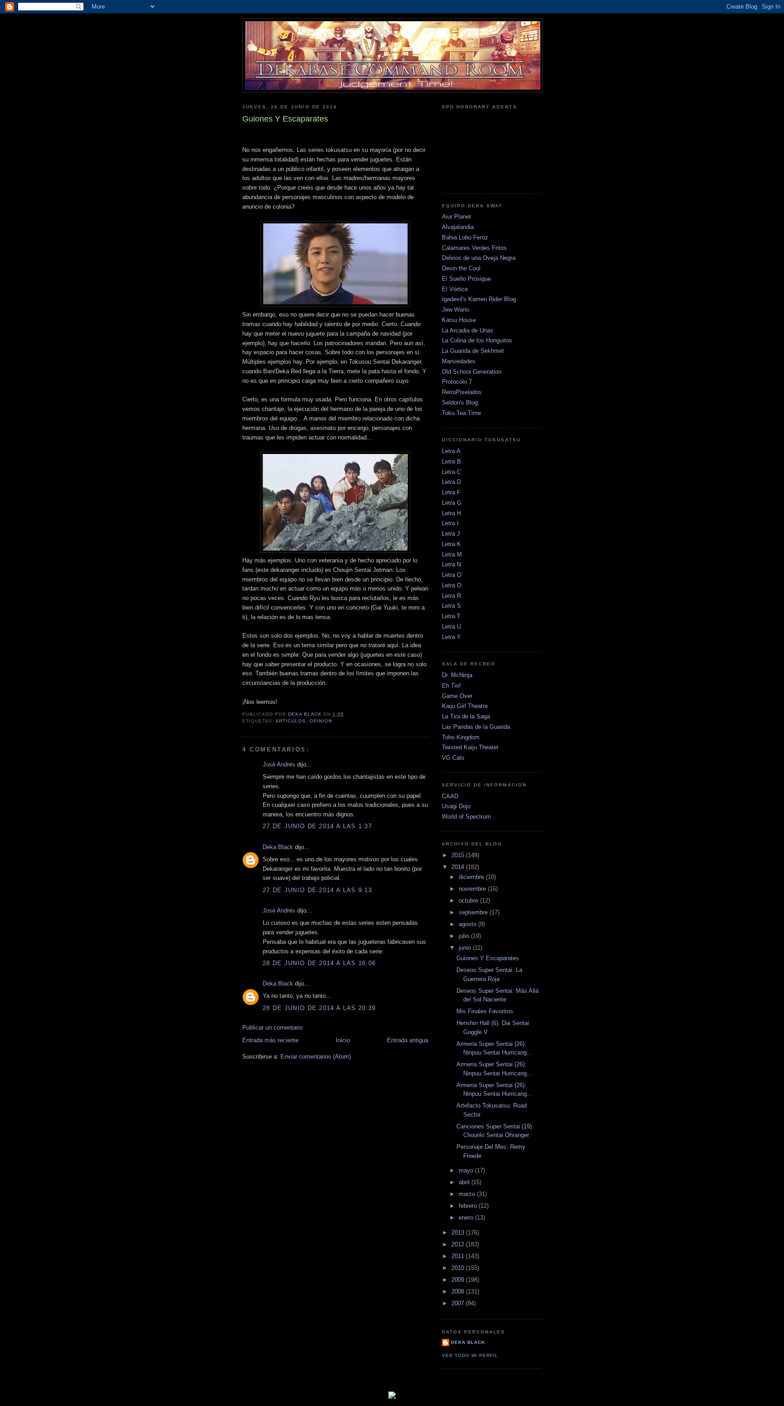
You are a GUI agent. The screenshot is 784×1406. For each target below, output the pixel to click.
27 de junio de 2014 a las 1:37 (317, 826)
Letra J (451, 533)
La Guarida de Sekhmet (473, 350)
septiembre (474, 912)
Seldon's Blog (460, 402)
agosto (468, 924)
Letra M (452, 554)
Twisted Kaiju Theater (470, 747)
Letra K (451, 544)
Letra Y (451, 637)
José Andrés (279, 764)
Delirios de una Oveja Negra (478, 257)
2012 (458, 1244)
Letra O (451, 574)
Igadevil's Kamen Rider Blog (479, 299)
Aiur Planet (456, 216)
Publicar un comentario (272, 1027)
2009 (458, 1279)
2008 (458, 1291)
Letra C (451, 472)
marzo (468, 1194)
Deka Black (278, 847)
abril (465, 1182)
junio (466, 947)
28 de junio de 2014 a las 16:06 (319, 963)
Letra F (451, 492)
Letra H (451, 513)
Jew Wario (455, 309)
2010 (458, 1267)
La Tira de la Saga (466, 716)
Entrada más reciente (270, 1040)
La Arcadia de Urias (467, 330)
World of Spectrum (466, 816)
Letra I (450, 523)
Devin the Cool (461, 268)
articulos (290, 720)
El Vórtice (455, 289)
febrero (469, 1205)
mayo (467, 1170)
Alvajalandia (458, 227)
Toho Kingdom (461, 737)
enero (467, 1217)
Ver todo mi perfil (470, 1355)
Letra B (451, 461)
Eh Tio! (451, 685)
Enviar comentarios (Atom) (315, 1056)
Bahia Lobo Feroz (465, 237)
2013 (458, 1232)
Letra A (451, 451)
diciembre (472, 877)
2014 (458, 867)
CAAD (450, 796)
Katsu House (459, 320)
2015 (458, 855)
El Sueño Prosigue (466, 278)
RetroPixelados (462, 392)
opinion (320, 720)
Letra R (451, 595)
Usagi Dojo (456, 806)
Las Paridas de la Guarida (476, 726)
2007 (458, 1303)
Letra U (451, 626)
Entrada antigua (407, 1040)
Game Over (457, 696)
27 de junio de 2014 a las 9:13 (317, 890)
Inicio (343, 1040)
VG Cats (453, 757)
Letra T (451, 616)
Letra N (451, 564)
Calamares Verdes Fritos (474, 247)
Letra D (451, 481)
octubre (469, 900)
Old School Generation (471, 371)
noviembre (473, 888)
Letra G (451, 502)
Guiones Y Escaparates (487, 958)
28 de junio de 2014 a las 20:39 (319, 1008)
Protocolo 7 (457, 381)
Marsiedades (458, 361)
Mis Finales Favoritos (484, 1011)
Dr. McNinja (457, 675)
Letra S (451, 605)
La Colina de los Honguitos (477, 340)
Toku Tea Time (461, 413)
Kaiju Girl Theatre (465, 706)
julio (465, 935)
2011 (458, 1256)
